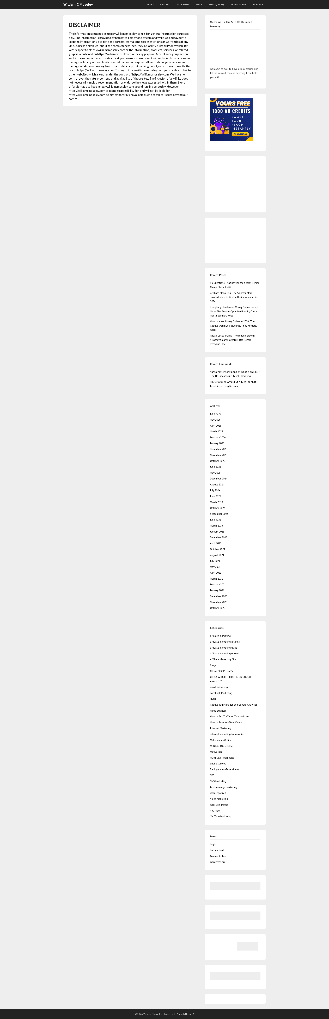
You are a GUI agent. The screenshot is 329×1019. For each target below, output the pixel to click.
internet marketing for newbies (227, 734)
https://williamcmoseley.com (124, 33)
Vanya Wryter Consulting (223, 372)
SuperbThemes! (185, 1014)
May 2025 (215, 472)
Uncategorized (218, 793)
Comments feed (218, 856)
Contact (165, 4)
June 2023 (215, 519)
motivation (216, 751)
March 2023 (216, 525)
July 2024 (215, 490)
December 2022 (218, 537)
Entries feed (217, 850)
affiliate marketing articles (225, 641)
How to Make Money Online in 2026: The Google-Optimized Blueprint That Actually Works (233, 325)
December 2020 (218, 596)
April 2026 (215, 425)
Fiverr (213, 698)
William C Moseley (78, 4)
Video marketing (219, 798)
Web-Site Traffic (219, 804)
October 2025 (217, 461)
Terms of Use (239, 4)
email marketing (219, 687)
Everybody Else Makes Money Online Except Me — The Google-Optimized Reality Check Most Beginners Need (234, 311)
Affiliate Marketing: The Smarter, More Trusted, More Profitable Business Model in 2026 (233, 297)
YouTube (258, 4)
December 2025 (218, 449)
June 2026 (215, 413)
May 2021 (215, 566)
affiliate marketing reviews (225, 653)
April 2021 (215, 572)
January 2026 (217, 443)
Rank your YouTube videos (224, 769)
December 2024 (218, 478)
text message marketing (223, 787)
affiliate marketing (220, 635)
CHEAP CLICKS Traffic (221, 671)
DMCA (199, 4)
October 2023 (217, 508)
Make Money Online (220, 740)
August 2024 (217, 484)
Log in (213, 844)
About (150, 4)
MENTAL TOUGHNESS (221, 746)
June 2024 (215, 496)
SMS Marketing (218, 781)
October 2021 (217, 549)
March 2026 (216, 431)
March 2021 (216, 578)
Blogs (213, 665)
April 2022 (215, 543)
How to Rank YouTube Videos (226, 722)
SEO (212, 775)
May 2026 (215, 419)
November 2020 (218, 602)
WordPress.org (218, 862)
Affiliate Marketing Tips (223, 659)
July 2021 (215, 560)
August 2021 (217, 555)
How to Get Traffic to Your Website (229, 716)
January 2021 (217, 590)
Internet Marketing (220, 728)
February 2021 (218, 584)
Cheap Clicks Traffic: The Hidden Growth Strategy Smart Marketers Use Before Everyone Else (232, 340)
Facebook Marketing (221, 693)
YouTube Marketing (220, 816)
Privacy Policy (217, 4)
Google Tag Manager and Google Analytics (233, 704)
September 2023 (219, 513)
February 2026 (218, 437)
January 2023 (217, 531)
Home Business (218, 710)
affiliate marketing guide (223, 647)
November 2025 (218, 455)
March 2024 (216, 502)
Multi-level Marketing (222, 757)
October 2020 (217, 608)
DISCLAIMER (183, 4)
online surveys (218, 763)
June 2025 (215, 466)
